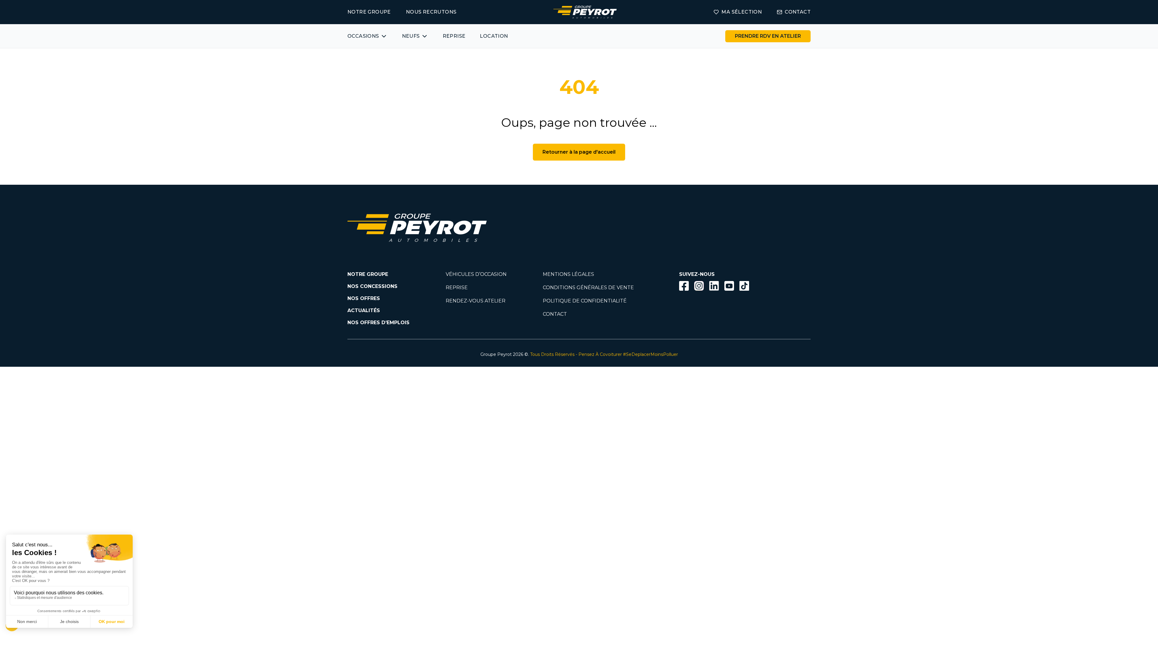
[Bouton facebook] (684, 286)
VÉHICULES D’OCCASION (476, 274)
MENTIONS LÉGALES (568, 274)
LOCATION (494, 36)
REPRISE (454, 36)
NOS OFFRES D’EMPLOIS (378, 322)
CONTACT (798, 12)
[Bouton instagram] (699, 286)
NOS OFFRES (363, 298)
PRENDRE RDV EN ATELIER (768, 36)
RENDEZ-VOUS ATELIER (475, 301)
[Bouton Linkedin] (714, 286)
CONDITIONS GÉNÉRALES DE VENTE (588, 287)
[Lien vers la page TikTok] (744, 287)
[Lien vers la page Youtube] (729, 287)
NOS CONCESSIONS (372, 286)
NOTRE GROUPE (369, 12)
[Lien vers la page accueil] (585, 12)
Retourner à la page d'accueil (579, 152)
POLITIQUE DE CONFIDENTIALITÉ (585, 301)
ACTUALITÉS (363, 310)
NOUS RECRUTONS (431, 12)
